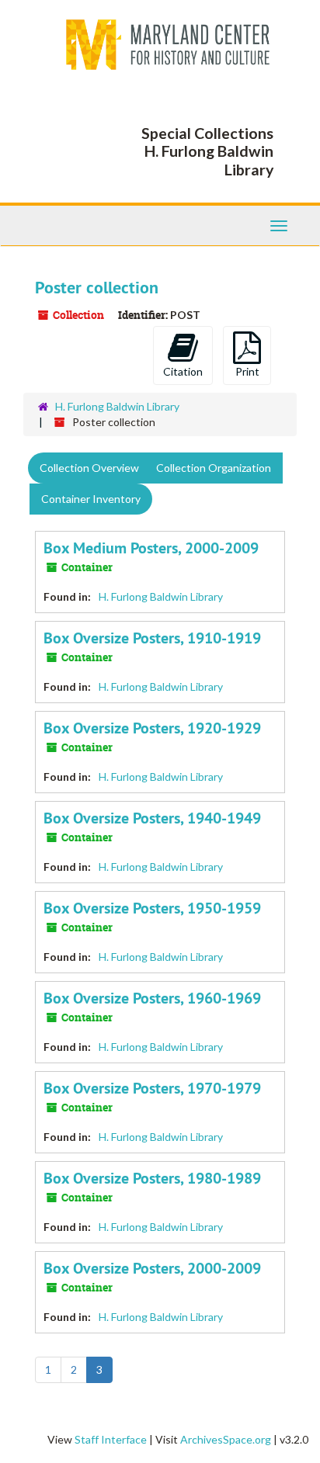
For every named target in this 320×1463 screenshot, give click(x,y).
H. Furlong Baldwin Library (117, 406)
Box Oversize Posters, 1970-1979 (152, 1088)
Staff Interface (111, 1439)
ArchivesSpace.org (225, 1439)
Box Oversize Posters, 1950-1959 (152, 908)
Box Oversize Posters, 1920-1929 (152, 728)
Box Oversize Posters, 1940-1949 (152, 818)
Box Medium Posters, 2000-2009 (151, 548)
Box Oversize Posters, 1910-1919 (152, 638)
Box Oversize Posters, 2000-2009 (152, 1268)
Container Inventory (91, 498)
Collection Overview (89, 467)
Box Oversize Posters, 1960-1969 (152, 998)
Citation (183, 371)
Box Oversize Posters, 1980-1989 (152, 1178)
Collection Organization (213, 467)
